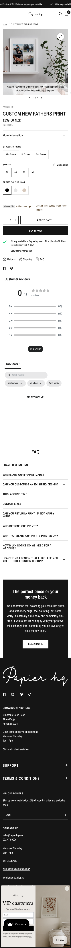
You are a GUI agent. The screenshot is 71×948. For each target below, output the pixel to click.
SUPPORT (11, 765)
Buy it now (35, 230)
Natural (24, 190)
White (15, 190)
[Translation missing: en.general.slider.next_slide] (41, 98)
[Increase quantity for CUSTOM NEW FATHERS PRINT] (15, 220)
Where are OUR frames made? (23, 475)
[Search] (61, 14)
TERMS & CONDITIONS (21, 778)
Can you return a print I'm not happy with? (28, 514)
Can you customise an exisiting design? (30, 484)
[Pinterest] (24, 694)
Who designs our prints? (20, 526)
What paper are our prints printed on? (30, 536)
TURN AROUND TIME (15, 494)
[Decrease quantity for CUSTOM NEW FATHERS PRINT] (5, 220)
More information (13, 135)
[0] (66, 14)
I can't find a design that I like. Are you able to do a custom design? (30, 559)
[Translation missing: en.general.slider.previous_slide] (30, 98)
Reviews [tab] (13, 363)
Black (7, 190)
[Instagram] (15, 694)
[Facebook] (7, 694)
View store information (21, 250)
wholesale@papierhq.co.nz (16, 869)
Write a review (35, 348)
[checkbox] (54, 383)
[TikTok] (32, 694)
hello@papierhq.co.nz (14, 835)
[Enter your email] (64, 815)
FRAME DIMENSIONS (15, 465)
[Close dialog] (67, 888)
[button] (35, 306)
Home (5, 24)
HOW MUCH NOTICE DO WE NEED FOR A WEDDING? (27, 546)
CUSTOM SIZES (12, 504)
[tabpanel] (35, 405)
